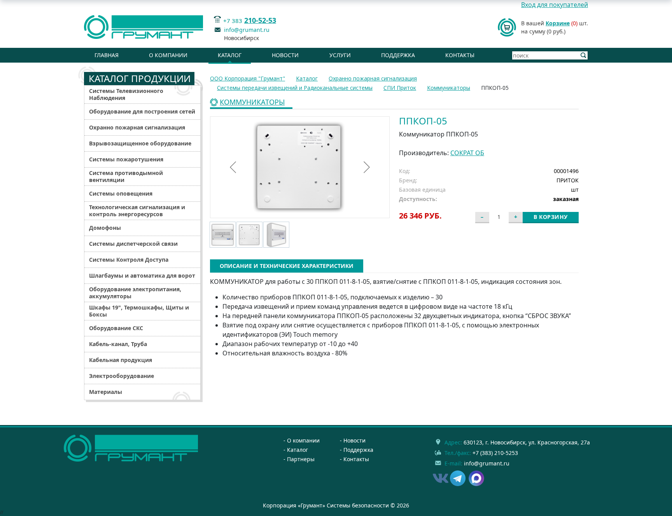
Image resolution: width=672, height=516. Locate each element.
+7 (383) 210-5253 (495, 453)
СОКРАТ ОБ (467, 153)
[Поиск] (583, 55)
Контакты (459, 55)
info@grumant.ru (247, 29)
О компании (168, 55)
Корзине (558, 23)
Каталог (230, 55)
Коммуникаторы (252, 102)
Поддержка (398, 55)
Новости (285, 55)
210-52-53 (260, 20)
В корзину (551, 216)
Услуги (340, 55)
